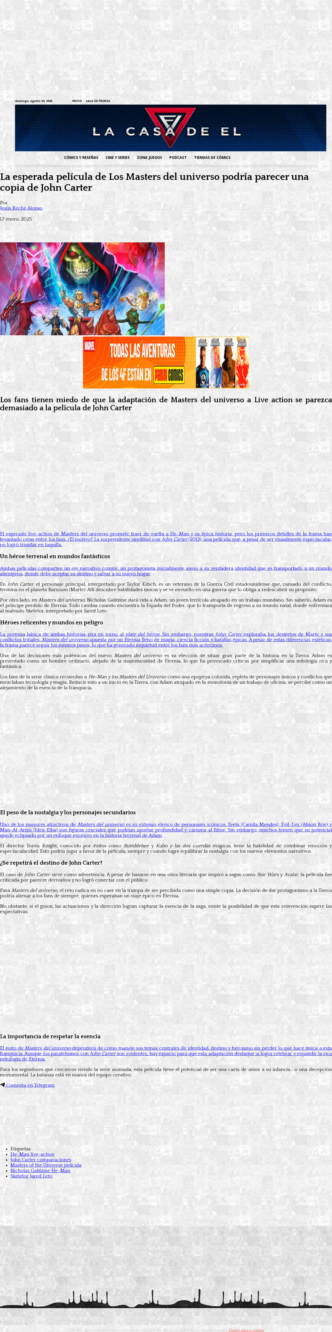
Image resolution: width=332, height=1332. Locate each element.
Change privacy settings (246, 1330)
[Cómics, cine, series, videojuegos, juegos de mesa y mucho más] (139, 128)
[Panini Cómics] (166, 387)
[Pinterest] (83, 227)
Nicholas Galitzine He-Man (40, 1170)
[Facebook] (266, 101)
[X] (306, 101)
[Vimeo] (253, 101)
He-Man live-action (32, 1154)
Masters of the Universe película (45, 1165)
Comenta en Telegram (30, 1085)
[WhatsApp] (64, 227)
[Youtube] (314, 101)
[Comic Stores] (166, 1138)
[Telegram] (298, 101)
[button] (275, 157)
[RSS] (282, 101)
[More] (102, 227)
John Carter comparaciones (40, 1160)
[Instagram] (274, 101)
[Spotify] (290, 101)
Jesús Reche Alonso (21, 208)
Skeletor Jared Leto (31, 1176)
